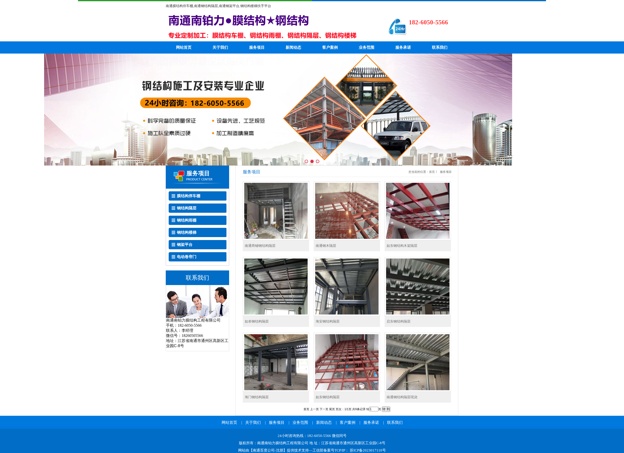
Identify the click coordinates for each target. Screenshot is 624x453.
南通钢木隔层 (326, 246)
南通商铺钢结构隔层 (260, 246)
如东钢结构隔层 (328, 397)
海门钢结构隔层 (257, 397)
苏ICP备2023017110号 (367, 450)
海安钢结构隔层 (328, 321)
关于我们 (220, 47)
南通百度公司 (264, 450)
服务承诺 (403, 47)
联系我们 (440, 47)
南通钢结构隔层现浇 (402, 397)
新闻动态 (293, 47)
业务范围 (366, 47)
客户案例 (330, 47)
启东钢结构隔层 (398, 321)
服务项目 (257, 47)
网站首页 (184, 47)
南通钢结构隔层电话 (269, 26)
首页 (432, 172)
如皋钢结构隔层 (257, 321)
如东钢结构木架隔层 (402, 246)
